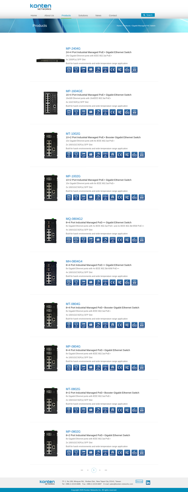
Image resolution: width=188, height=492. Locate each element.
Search (149, 15)
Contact (113, 15)
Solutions (83, 15)
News (98, 15)
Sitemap (139, 481)
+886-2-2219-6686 (73, 484)
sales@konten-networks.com (121, 484)
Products (66, 15)
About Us (49, 15)
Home (34, 15)
